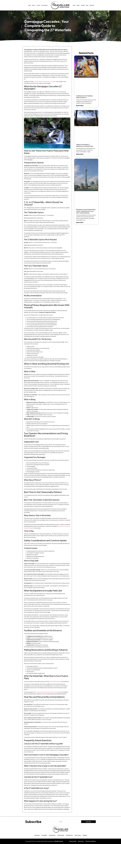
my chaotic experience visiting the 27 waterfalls (44, 81)
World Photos (69, 835)
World (78, 5)
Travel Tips (37, 835)
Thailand (83, 5)
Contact (38, 5)
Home (29, 5)
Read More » (80, 105)
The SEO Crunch (58, 841)
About (33, 5)
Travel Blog (44, 835)
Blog (87, 5)
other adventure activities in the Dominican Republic (47, 692)
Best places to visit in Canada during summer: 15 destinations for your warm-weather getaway (85, 211)
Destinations (45, 5)
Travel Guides (60, 835)
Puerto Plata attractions (55, 681)
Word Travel (78, 835)
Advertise (92, 5)
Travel (74, 5)
